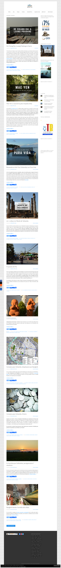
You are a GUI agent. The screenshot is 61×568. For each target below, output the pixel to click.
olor (9, 520)
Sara (16, 48)
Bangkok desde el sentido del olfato (17, 507)
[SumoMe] (1, 289)
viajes (34, 557)
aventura (32, 537)
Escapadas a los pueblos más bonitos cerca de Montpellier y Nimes (49, 96)
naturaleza (36, 547)
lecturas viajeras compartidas (35, 544)
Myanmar (32, 547)
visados (20, 239)
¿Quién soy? (43, 11)
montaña (35, 545)
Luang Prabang (33, 69)
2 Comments (36, 48)
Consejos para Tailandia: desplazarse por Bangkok (22, 367)
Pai (28, 133)
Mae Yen (27, 133)
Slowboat (10, 70)
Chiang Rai (24, 69)
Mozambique (38, 545)
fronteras (27, 69)
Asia (13, 11)
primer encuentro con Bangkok (22, 512)
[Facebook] (1, 281)
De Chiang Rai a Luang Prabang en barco (19, 46)
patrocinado (38, 548)
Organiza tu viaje (37, 11)
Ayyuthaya (22, 238)
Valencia (38, 555)
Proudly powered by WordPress (25, 563)
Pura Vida (26, 179)
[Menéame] (1, 285)
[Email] (1, 287)
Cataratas (23, 133)
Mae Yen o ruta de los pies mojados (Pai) (19, 103)
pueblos (38, 551)
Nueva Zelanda (33, 548)
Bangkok (25, 238)
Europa (18, 11)
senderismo (31, 133)
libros (32, 545)
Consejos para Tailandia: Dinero (16, 414)
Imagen (8, 331)
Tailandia (18, 69)
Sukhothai (11, 239)
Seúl (36, 554)
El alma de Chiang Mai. (11, 318)
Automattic (38, 563)
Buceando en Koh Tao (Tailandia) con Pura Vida (21, 167)
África (9, 11)
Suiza (32, 555)
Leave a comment (35, 169)
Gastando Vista (29, 11)
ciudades (32, 538)
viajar (19, 332)
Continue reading (10, 64)
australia (40, 535)
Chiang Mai (29, 238)
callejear (29, 519)
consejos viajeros (39, 538)
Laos (10, 69)
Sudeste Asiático (9, 58)
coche (35, 538)
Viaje (32, 557)
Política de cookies (23, 566)
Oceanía (23, 11)
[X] (1, 283)
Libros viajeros (50, 11)
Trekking (13, 134)
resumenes (8, 239)
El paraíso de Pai (11, 267)
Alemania (32, 535)
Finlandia (38, 541)
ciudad (32, 519)
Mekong (7, 70)
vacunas (18, 239)
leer (40, 544)
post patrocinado (33, 551)
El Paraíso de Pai (14, 108)
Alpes (35, 535)
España (32, 541)
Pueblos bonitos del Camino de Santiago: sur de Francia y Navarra (49, 107)
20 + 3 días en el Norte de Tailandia (17, 221)
